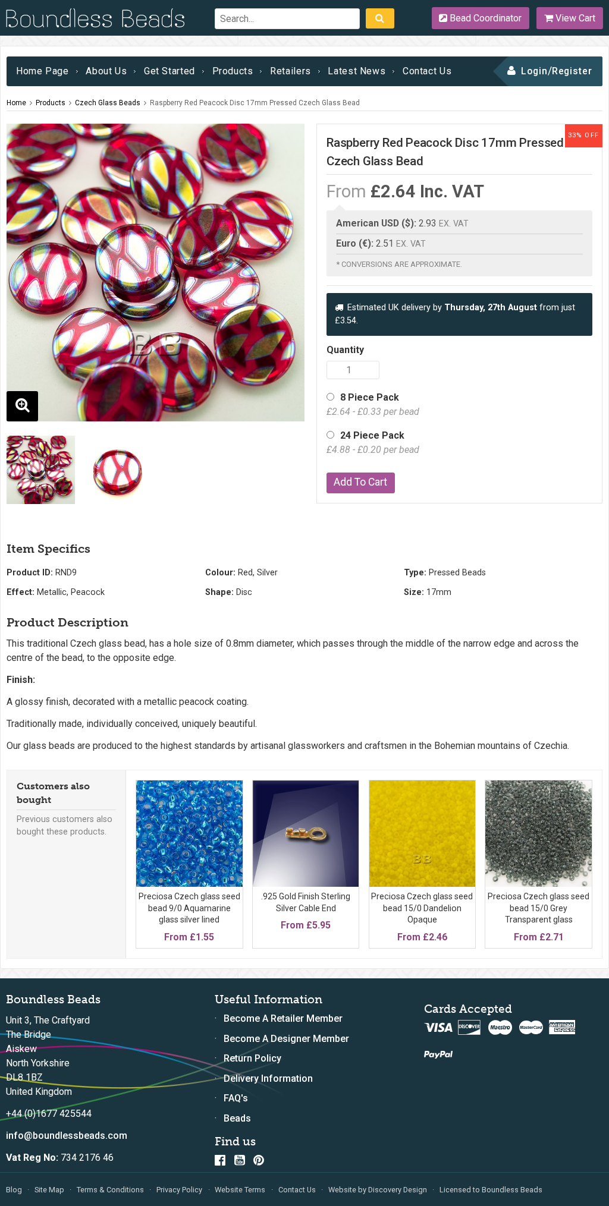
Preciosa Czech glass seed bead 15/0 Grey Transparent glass (538, 908)
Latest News (356, 71)
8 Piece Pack (373, 404)
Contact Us (427, 71)
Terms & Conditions (110, 1189)
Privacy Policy (179, 1189)
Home (16, 103)
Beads (237, 1118)
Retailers (290, 71)
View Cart (574, 18)
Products (232, 71)
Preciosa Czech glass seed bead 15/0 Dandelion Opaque (422, 908)
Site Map (49, 1189)
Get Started (169, 71)
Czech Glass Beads (107, 103)
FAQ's (236, 1098)
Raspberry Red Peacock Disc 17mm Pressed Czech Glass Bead (255, 103)
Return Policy (252, 1058)
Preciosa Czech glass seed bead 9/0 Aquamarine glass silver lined (189, 908)
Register (572, 71)
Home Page (42, 71)
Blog (14, 1189)
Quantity (345, 349)
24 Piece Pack (373, 442)
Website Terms (240, 1189)
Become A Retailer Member (283, 1018)
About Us (106, 71)
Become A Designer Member (286, 1038)
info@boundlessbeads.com (66, 1135)
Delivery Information (268, 1078)
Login (534, 71)
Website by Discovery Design (377, 1189)
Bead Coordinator (484, 18)
